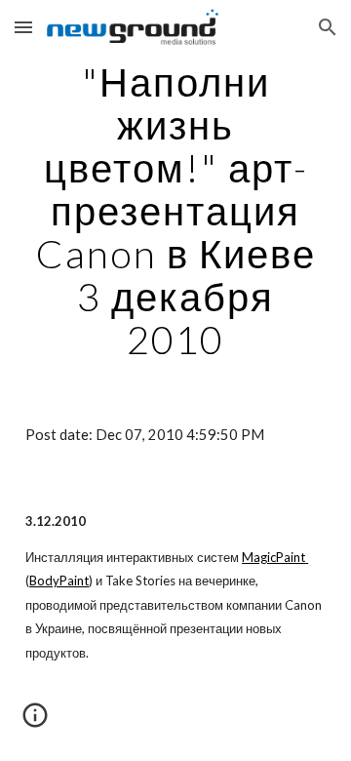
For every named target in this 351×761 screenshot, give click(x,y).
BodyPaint (59, 580)
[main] (175, 211)
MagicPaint (273, 557)
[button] (23, 27)
